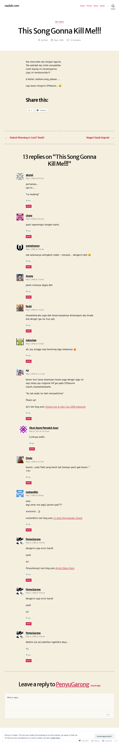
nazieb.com (12, 5)
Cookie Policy (55, 738)
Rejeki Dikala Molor (65, 568)
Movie (89, 6)
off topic (59, 22)
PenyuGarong (72, 684)
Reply (29, 206)
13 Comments (75, 40)
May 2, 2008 (58, 40)
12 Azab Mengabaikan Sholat (67, 518)
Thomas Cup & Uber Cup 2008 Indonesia (65, 406)
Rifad (45, 40)
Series (102, 6)
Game (82, 6)
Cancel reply (96, 686)
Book (96, 6)
